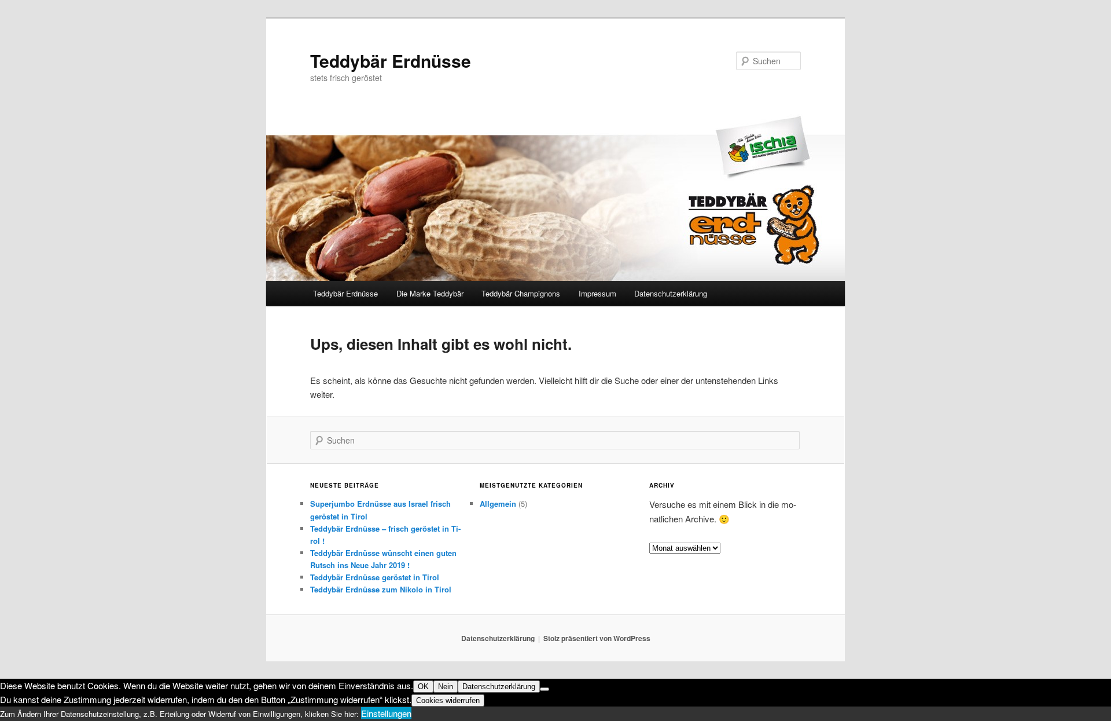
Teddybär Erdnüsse (390, 60)
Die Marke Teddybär (429, 293)
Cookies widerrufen (448, 700)
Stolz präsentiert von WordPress (596, 638)
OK (423, 686)
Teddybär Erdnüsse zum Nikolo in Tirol (380, 589)
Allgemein (498, 503)
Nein (445, 686)
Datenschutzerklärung (670, 293)
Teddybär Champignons (520, 293)
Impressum (597, 293)
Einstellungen (386, 713)
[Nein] (544, 689)
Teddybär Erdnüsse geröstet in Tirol (374, 577)
